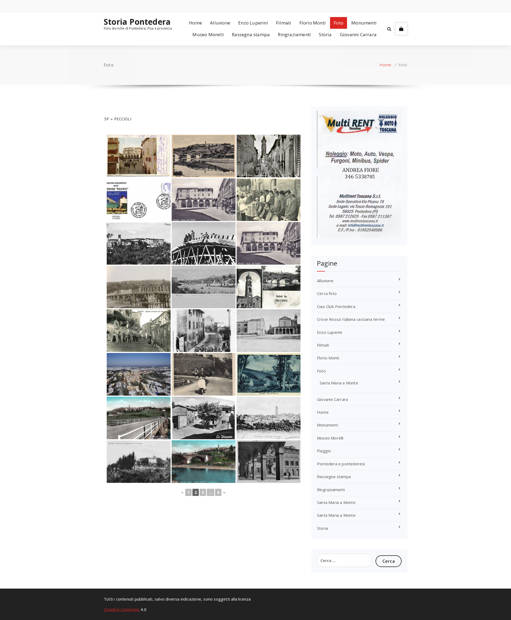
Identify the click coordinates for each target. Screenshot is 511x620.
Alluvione (220, 23)
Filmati (283, 23)
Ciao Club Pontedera (336, 306)
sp (106, 118)
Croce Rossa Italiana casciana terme (351, 319)
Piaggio (324, 450)
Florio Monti (312, 23)
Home (195, 23)
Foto (338, 23)
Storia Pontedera (137, 22)
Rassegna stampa (251, 34)
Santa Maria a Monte (339, 382)
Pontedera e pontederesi (341, 463)
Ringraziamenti (294, 34)
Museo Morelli (208, 34)
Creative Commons (121, 609)
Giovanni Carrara (358, 34)
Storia (325, 34)
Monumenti (364, 23)
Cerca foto (327, 293)
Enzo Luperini (253, 23)
